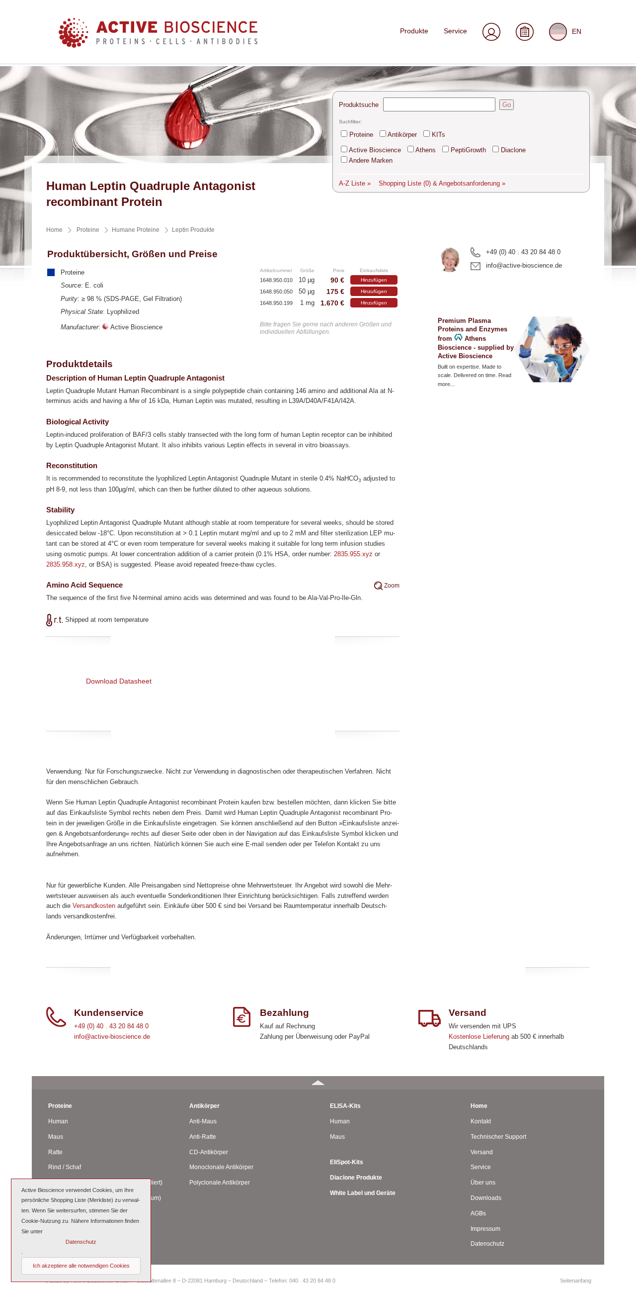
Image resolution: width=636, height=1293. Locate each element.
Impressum (485, 1228)
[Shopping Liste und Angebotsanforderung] (525, 33)
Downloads (486, 1197)
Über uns (483, 1182)
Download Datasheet (119, 681)
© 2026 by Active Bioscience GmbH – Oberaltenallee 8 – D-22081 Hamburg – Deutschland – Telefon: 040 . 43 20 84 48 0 (190, 1281)
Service (455, 31)
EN (576, 31)
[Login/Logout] (491, 33)
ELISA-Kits (345, 1105)
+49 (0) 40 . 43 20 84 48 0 (523, 252)
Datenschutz (487, 1243)
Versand (482, 1152)
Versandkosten (94, 905)
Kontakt (481, 1121)
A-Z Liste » (355, 183)
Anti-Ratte (202, 1136)
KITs (438, 134)
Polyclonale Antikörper (219, 1182)
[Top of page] (318, 1083)
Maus (55, 1136)
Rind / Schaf (64, 1167)
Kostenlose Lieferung (479, 1036)
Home (479, 1105)
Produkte (414, 31)
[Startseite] (158, 45)
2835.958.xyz (65, 564)
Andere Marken (371, 160)
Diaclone (513, 150)
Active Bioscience (375, 150)
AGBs (478, 1213)
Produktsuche (359, 104)
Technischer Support (498, 1136)
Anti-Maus (203, 1121)
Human (58, 1121)
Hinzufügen (374, 280)
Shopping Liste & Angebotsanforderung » (442, 183)
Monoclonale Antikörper (221, 1167)
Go (506, 104)
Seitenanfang (575, 1281)
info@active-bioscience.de (524, 265)
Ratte (55, 1152)
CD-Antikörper (208, 1152)
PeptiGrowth (468, 150)
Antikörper (402, 134)
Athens (425, 150)
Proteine (361, 134)
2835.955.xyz (353, 554)
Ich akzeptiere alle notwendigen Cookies (81, 1266)
